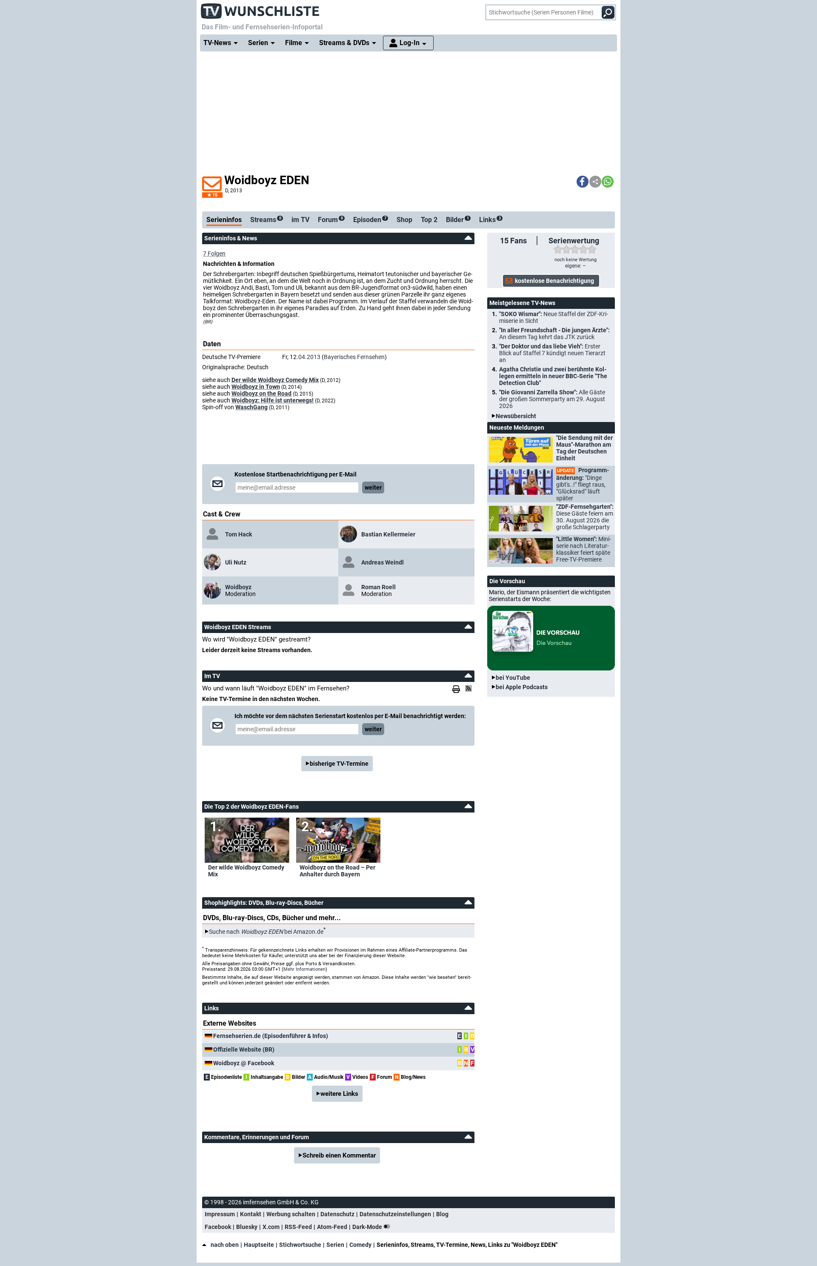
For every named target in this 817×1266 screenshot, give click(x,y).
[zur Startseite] (260, 8)
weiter (373, 487)
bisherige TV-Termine (339, 763)
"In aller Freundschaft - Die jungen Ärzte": (554, 333)
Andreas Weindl (382, 562)
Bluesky (246, 1226)
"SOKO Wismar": (553, 317)
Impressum (220, 1214)
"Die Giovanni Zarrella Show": (552, 399)
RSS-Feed (298, 1226)
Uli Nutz (235, 562)
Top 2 (429, 220)
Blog (442, 1214)
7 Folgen (214, 253)
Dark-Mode (367, 1226)
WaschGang (251, 407)
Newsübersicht (516, 416)
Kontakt (250, 1214)
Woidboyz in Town (255, 386)
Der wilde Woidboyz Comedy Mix (275, 379)
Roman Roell (378, 587)
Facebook (218, 1226)
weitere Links (339, 1094)
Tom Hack (238, 534)
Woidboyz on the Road (261, 393)
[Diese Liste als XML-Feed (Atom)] (469, 688)
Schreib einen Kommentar (339, 1155)
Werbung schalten (290, 1214)
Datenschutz (337, 1214)
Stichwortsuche (300, 1244)
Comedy (360, 1244)
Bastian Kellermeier (388, 534)
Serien (335, 1244)
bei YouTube (513, 677)
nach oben (225, 1244)
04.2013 (309, 357)
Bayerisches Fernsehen (354, 357)
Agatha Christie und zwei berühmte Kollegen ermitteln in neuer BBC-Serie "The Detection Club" (553, 376)
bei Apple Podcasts (522, 687)
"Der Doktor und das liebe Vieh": (552, 353)
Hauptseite (259, 1244)
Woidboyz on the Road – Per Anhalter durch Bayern (337, 871)
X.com (271, 1226)
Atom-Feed (332, 1226)
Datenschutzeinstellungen (395, 1214)
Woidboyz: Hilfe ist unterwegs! (272, 400)
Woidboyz (238, 587)
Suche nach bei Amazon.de (266, 931)
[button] (582, 182)
